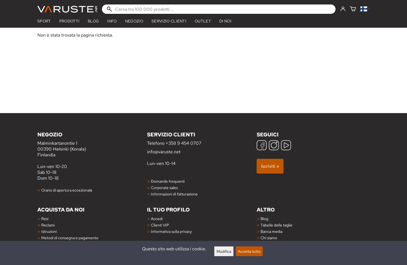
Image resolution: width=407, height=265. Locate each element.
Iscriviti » (270, 166)
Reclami (48, 225)
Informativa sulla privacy (171, 231)
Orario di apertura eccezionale (66, 190)
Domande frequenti (168, 181)
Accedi (157, 218)
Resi (44, 218)
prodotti (69, 21)
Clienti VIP (160, 225)
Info (112, 21)
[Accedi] (343, 9)
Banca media (271, 231)
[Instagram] (274, 146)
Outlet (203, 21)
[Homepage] (67, 9)
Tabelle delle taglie (276, 225)
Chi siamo (269, 237)
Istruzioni (49, 231)
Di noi (225, 21)
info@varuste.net (164, 152)
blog (93, 21)
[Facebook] (262, 146)
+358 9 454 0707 (183, 143)
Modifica (224, 251)
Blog (264, 218)
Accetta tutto (249, 251)
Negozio (134, 21)
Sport (44, 21)
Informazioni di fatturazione (174, 194)
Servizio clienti (168, 21)
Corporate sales (164, 187)
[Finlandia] (365, 9)
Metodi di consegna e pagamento (69, 237)
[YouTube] (286, 146)
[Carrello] (353, 9)
